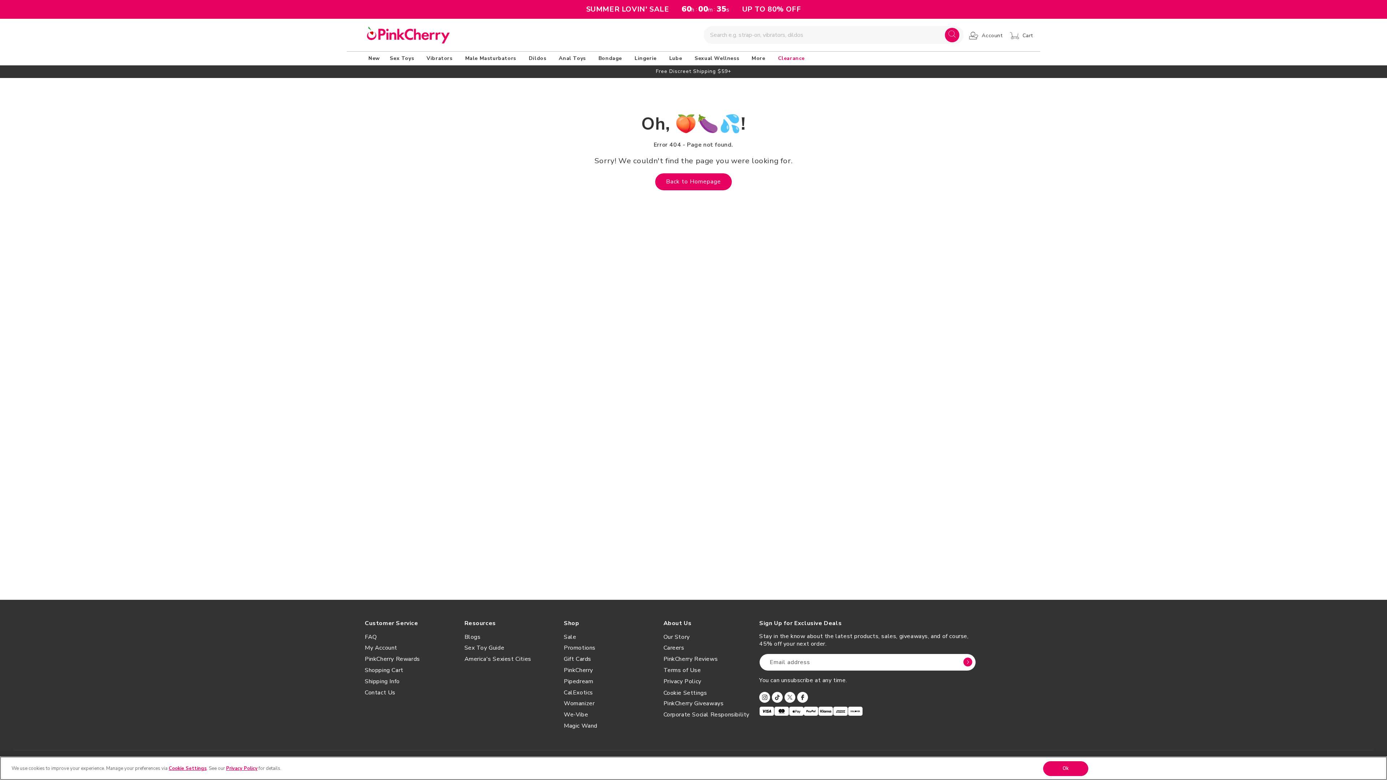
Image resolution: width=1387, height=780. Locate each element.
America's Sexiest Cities (498, 659)
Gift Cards (577, 659)
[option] (693, 71)
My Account (381, 648)
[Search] (952, 35)
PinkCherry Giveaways (694, 703)
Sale (570, 637)
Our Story (677, 637)
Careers (674, 648)
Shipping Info (382, 681)
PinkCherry (578, 670)
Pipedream (578, 681)
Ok (1066, 768)
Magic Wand (580, 726)
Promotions (580, 648)
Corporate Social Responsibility (707, 715)
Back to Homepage (693, 182)
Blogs (473, 637)
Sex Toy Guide (485, 648)
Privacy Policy (682, 681)
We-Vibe (576, 715)
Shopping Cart (384, 670)
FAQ (371, 637)
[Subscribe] (968, 662)
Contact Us (380, 693)
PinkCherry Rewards (392, 659)
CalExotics (578, 693)
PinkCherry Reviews (691, 659)
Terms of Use (682, 670)
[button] (403, 58)
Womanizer (579, 703)
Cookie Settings (685, 693)
